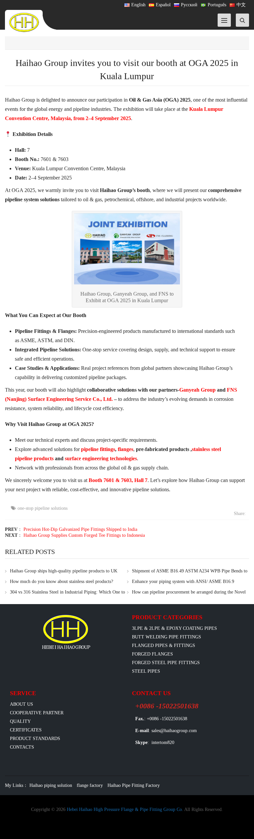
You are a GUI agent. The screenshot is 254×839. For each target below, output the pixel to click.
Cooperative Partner (37, 712)
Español (163, 4)
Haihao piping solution (50, 785)
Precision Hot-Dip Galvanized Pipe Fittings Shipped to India (80, 529)
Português (217, 4)
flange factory (90, 785)
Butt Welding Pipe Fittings (166, 636)
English (138, 4)
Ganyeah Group (197, 390)
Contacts (22, 747)
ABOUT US (21, 704)
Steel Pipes (146, 671)
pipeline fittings (98, 449)
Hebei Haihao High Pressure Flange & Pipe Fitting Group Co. (125, 809)
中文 (241, 4)
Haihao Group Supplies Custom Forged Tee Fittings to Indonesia (84, 535)
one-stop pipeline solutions (42, 508)
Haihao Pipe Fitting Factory (133, 785)
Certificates (26, 729)
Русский (189, 4)
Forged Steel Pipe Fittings (166, 662)
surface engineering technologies (101, 458)
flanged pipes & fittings (163, 645)
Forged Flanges (152, 654)
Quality (20, 721)
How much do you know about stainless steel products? (61, 581)
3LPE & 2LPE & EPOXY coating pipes (174, 628)
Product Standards (35, 738)
